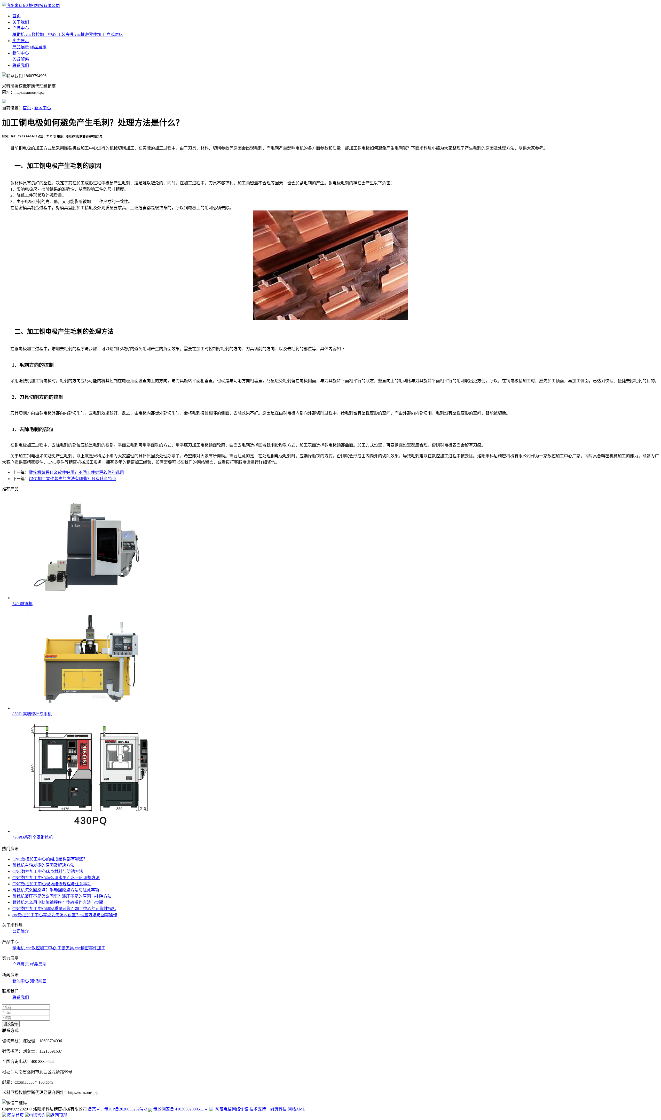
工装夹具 (66, 34)
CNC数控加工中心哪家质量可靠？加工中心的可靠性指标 (64, 908)
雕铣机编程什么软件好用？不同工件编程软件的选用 (76, 472)
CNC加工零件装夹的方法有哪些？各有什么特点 (72, 478)
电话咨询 (37, 1115)
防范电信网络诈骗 (231, 1109)
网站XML (296, 1109)
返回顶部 (59, 1115)
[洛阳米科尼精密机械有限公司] (31, 5)
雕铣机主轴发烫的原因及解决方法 (43, 865)
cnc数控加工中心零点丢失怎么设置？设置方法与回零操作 (64, 915)
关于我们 (20, 22)
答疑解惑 (20, 59)
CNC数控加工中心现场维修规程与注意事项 (51, 884)
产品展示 (20, 47)
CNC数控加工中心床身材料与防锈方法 (47, 871)
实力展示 (20, 40)
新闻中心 (20, 53)
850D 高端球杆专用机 (32, 714)
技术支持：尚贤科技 (268, 1109)
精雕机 (19, 34)
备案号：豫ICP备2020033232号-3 (117, 1109)
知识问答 (38, 981)
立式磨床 (114, 34)
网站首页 (15, 1115)
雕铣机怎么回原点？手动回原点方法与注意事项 (55, 890)
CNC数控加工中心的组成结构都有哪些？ (49, 859)
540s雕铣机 (22, 603)
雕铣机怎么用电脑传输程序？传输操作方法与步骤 (57, 902)
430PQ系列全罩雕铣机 (32, 837)
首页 (16, 16)
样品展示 (38, 47)
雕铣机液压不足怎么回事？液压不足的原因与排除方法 (62, 896)
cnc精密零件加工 (90, 34)
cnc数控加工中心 (41, 34)
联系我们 (20, 65)
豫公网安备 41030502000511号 (180, 1109)
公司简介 (20, 931)
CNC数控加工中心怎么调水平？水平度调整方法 (56, 877)
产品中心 (20, 28)
